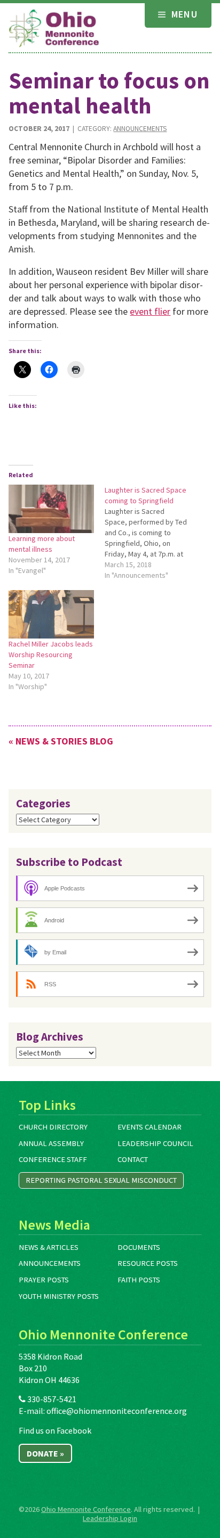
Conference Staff (53, 1159)
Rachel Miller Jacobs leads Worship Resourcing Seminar (51, 654)
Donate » (45, 1453)
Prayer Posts (44, 1280)
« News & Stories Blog (61, 741)
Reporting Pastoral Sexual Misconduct (101, 1180)
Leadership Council (155, 1143)
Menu (183, 14)
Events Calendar (149, 1127)
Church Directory (53, 1127)
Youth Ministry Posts (59, 1296)
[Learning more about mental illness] (51, 509)
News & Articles (48, 1247)
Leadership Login (110, 1518)
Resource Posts (147, 1263)
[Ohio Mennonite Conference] (54, 29)
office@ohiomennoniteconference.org (116, 1410)
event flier (150, 311)
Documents (138, 1247)
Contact (132, 1159)
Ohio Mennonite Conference (86, 1509)
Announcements (140, 128)
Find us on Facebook (55, 1430)
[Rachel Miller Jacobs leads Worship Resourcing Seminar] (51, 614)
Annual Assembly (51, 1143)
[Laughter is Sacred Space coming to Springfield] (153, 532)
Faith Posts (138, 1280)
